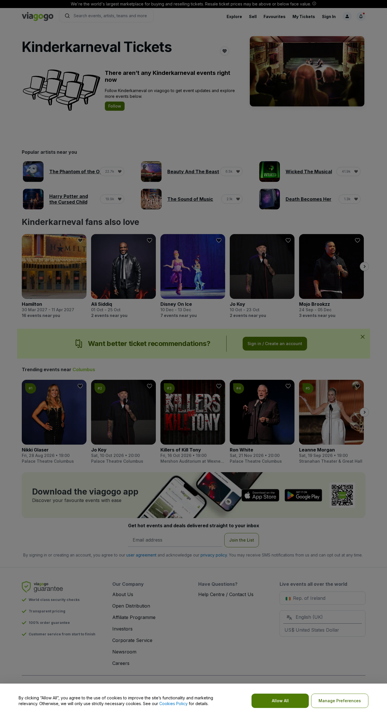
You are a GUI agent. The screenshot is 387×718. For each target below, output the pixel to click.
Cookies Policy (173, 703)
